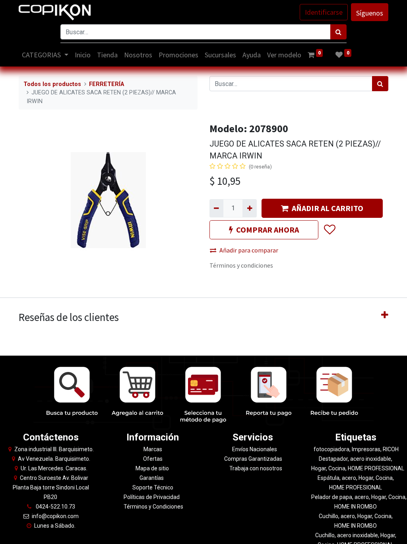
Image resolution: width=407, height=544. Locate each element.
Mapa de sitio (153, 468)
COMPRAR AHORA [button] (267, 230)
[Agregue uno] (249, 208)
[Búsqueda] (338, 31)
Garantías (152, 478)
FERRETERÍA (106, 84)
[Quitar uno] (216, 208)
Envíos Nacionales (254, 449)
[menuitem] (83, 54)
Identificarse (324, 12)
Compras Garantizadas (253, 459)
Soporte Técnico (152, 487)
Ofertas (153, 459)
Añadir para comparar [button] (248, 250)
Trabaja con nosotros (255, 468)
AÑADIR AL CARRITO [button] (327, 208)
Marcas (152, 449)
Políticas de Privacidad (152, 497)
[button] (329, 230)
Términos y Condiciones (152, 506)
